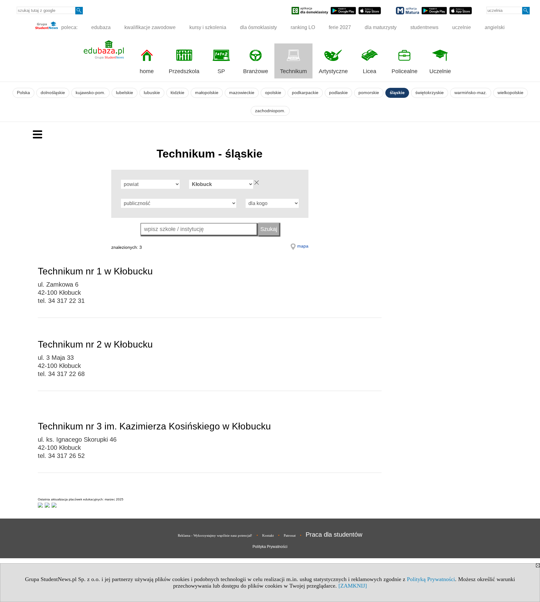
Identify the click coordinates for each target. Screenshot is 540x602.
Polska (23, 92)
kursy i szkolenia (207, 27)
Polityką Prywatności (431, 579)
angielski (495, 27)
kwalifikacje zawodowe (150, 27)
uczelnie (461, 27)
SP (221, 71)
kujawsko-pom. (90, 92)
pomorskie (368, 92)
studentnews (424, 27)
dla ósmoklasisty (258, 27)
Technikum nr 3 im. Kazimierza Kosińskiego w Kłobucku (154, 426)
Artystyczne (333, 71)
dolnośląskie (53, 92)
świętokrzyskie (429, 92)
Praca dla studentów (334, 534)
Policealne (405, 71)
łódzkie (177, 92)
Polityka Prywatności (270, 546)
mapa (302, 245)
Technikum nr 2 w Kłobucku (95, 344)
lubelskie (124, 92)
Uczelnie (440, 71)
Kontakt (268, 535)
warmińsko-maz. (470, 92)
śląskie (397, 92)
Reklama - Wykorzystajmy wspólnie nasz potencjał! (215, 535)
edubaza (101, 27)
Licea (369, 71)
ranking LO (303, 27)
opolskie (273, 92)
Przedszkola (184, 71)
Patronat (290, 535)
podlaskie (338, 92)
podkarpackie (305, 92)
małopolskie (206, 92)
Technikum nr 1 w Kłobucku (95, 271)
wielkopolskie (510, 92)
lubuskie (152, 92)
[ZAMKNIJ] (352, 586)
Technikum (293, 71)
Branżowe (255, 71)
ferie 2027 (340, 27)
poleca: (69, 27)
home (147, 71)
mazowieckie (241, 92)
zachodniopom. (270, 110)
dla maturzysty (381, 27)
